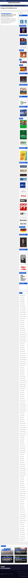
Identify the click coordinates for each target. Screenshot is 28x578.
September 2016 (22, 520)
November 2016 (22, 516)
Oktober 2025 (22, 314)
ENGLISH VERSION (22, 576)
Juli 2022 (21, 390)
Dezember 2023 (22, 357)
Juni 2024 (21, 345)
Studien (24, 573)
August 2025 (22, 318)
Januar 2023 (22, 378)
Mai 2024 (21, 347)
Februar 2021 (22, 423)
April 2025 (21, 326)
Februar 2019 (22, 464)
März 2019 (21, 462)
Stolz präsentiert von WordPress (4, 573)
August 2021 (21, 411)
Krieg (23, 558)
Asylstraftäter (22, 549)
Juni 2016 (21, 526)
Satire (26, 573)
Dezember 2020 (22, 427)
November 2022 (22, 382)
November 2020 (22, 429)
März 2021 (21, 421)
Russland (11, 557)
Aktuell (17, 571)
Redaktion (7, 17)
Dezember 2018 (22, 468)
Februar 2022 (22, 400)
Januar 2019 (22, 466)
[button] (25, 5)
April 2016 (21, 530)
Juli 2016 (21, 524)
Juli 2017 (21, 501)
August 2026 (22, 295)
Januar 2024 (22, 355)
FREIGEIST (8, 553)
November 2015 (22, 538)
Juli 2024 (21, 343)
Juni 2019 (21, 456)
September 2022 (22, 386)
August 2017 (22, 499)
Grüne (10, 13)
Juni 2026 (21, 299)
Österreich (3, 550)
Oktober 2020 (22, 431)
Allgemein (21, 558)
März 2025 (21, 328)
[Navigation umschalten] (13, 5)
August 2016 (22, 522)
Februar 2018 (22, 487)
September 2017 (22, 497)
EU (20, 573)
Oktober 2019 (22, 448)
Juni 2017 (21, 503)
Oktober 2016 (22, 518)
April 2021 (21, 419)
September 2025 (22, 316)
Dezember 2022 (22, 380)
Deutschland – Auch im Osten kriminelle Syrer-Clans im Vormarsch (20, 552)
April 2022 (21, 396)
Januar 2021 (22, 425)
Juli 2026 (21, 297)
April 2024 (21, 349)
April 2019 (21, 460)
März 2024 (21, 351)
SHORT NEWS (6, 550)
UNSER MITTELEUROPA (14, 2)
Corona (22, 573)
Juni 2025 (21, 322)
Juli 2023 (21, 367)
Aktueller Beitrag (3, 13)
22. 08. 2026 (17, 561)
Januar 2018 (22, 489)
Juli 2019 (21, 454)
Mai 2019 (21, 458)
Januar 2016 (22, 536)
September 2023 (22, 363)
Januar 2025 (22, 332)
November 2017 (22, 493)
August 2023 (22, 365)
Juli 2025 (21, 320)
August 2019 (22, 452)
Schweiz (26, 571)
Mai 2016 (21, 528)
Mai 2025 (21, 324)
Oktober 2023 (22, 361)
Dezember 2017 (22, 491)
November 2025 (22, 312)
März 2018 (21, 485)
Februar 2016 (22, 534)
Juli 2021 (21, 413)
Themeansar (2, 574)
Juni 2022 (21, 392)
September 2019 (22, 450)
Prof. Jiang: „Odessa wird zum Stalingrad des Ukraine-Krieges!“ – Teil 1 (7, 560)
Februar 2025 (22, 330)
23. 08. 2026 (4, 553)
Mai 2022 (21, 394)
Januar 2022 (22, 402)
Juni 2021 (21, 415)
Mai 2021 (21, 417)
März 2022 (21, 398)
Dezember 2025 (22, 310)
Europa (9, 557)
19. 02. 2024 (3, 17)
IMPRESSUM (26, 576)
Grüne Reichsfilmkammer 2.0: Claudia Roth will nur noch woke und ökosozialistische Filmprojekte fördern (8, 16)
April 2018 (21, 483)
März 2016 (21, 532)
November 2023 (22, 359)
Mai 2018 (21, 481)
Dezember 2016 (22, 514)
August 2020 (22, 435)
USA (2, 558)
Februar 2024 (22, 353)
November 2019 (22, 446)
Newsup (11, 573)
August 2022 (22, 388)
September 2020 (22, 433)
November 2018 (22, 470)
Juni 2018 (21, 479)
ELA (20, 553)
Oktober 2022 (22, 384)
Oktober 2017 (22, 495)
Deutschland (7, 13)
